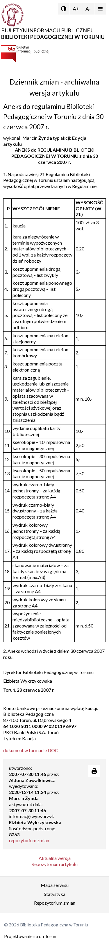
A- (88, 9)
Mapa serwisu (55, 885)
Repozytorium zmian (54, 902)
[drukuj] (94, 771)
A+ (76, 9)
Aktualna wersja (55, 858)
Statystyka (54, 894)
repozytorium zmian (29, 840)
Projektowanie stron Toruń (30, 936)
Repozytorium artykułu (54, 864)
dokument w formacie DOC (30, 750)
